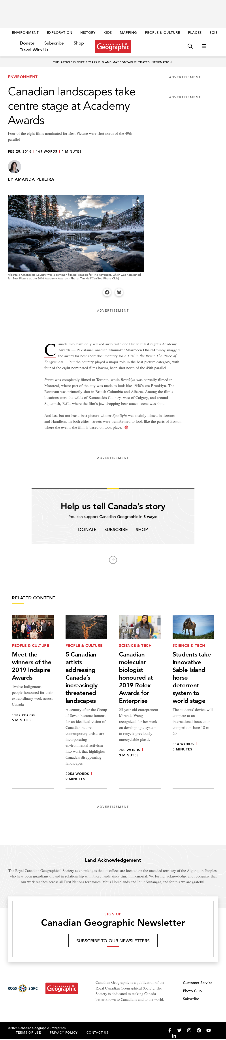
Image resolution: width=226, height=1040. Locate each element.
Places (195, 32)
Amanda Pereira (35, 179)
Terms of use (28, 1032)
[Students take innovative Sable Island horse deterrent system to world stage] (193, 702)
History (88, 32)
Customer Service (197, 982)
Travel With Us (34, 50)
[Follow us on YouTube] (208, 1030)
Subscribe (54, 43)
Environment (25, 32)
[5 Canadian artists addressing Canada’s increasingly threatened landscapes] (86, 702)
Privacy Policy (64, 1032)
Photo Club (192, 991)
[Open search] (190, 46)
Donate (27, 43)
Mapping (128, 32)
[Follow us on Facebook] (170, 1030)
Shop (79, 43)
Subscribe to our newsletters (113, 941)
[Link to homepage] (113, 46)
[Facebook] (107, 292)
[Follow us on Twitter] (179, 1030)
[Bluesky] (119, 292)
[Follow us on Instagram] (189, 1030)
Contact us (98, 1032)
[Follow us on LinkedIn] (174, 1036)
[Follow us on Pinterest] (199, 1030)
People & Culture (162, 32)
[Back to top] (113, 560)
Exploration (60, 32)
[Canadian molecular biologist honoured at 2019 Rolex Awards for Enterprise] (140, 702)
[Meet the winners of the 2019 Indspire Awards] (33, 702)
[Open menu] (204, 46)
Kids (108, 32)
